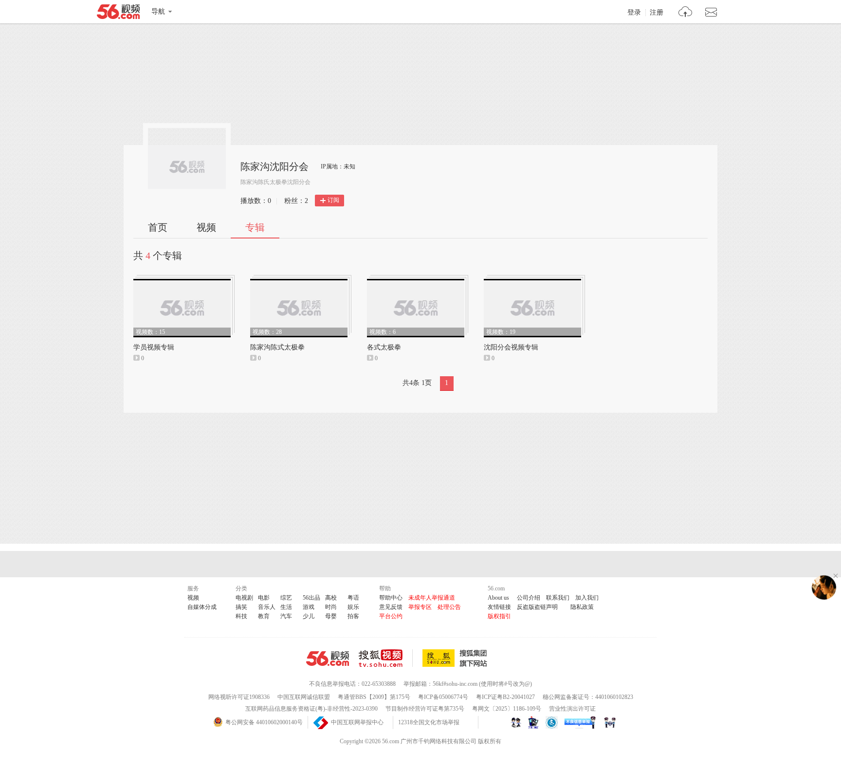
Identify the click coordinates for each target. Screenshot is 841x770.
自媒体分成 (202, 607)
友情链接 (499, 607)
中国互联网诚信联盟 (303, 697)
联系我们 (557, 597)
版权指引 (499, 616)
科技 (241, 616)
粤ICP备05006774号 (443, 697)
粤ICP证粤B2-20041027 (505, 697)
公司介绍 (528, 597)
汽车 (286, 616)
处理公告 (449, 607)
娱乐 (353, 607)
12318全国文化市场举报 (428, 722)
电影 (264, 597)
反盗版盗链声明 (537, 607)
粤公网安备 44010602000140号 (264, 722)
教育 (264, 616)
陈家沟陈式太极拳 (277, 347)
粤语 (353, 597)
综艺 (286, 597)
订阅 (333, 200)
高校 (331, 597)
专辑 (255, 227)
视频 (206, 227)
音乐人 (266, 607)
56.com (118, 13)
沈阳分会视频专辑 (511, 347)
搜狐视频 (386, 658)
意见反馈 (390, 607)
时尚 (331, 607)
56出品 (311, 597)
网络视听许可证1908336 (239, 697)
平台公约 (390, 616)
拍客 (353, 616)
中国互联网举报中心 (357, 722)
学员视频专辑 (153, 347)
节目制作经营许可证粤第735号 (424, 708)
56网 (327, 658)
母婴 (331, 616)
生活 (286, 607)
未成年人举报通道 (431, 597)
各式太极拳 (384, 347)
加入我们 (587, 597)
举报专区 (420, 607)
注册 (656, 12)
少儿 (308, 616)
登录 (634, 12)
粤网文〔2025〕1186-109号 (506, 708)
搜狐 (456, 658)
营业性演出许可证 (572, 708)
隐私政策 (582, 607)
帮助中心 (390, 597)
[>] (685, 12)
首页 (157, 227)
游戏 (308, 607)
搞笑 (241, 607)
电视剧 (244, 597)
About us (498, 597)
